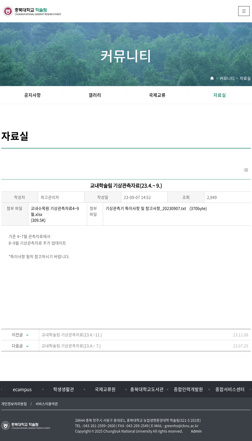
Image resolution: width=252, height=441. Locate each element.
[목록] (246, 170)
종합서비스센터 (230, 389)
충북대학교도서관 (147, 389)
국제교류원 (105, 389)
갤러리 (95, 95)
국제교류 (157, 95)
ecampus (22, 389)
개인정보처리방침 (14, 403)
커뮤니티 (227, 78)
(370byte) (156, 208)
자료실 (245, 78)
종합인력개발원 (188, 389)
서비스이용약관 (46, 403)
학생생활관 (63, 389)
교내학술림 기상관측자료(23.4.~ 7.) (71, 346)
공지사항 (32, 95)
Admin (196, 430)
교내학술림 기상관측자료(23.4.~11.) (72, 335)
